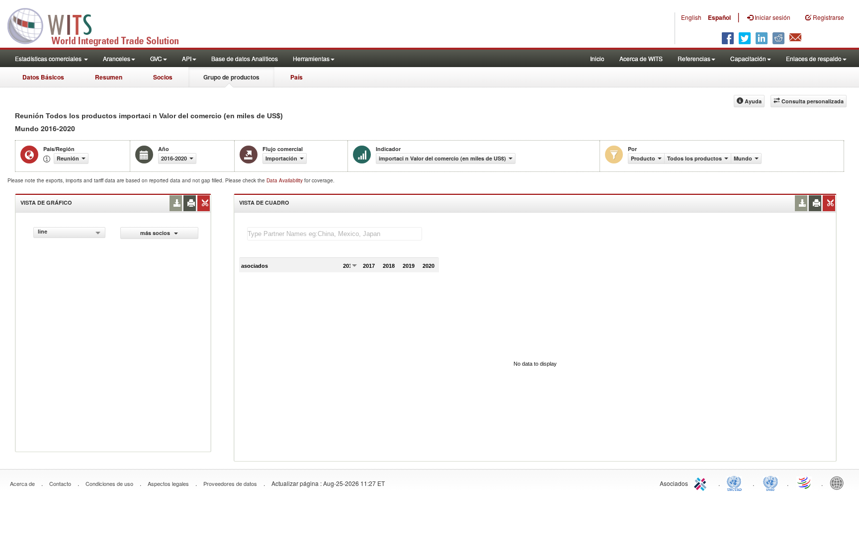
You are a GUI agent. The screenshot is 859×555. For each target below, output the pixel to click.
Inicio (597, 58)
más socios (156, 233)
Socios (162, 77)
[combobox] (69, 232)
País (296, 77)
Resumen (108, 77)
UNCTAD (736, 482)
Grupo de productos (231, 77)
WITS (99, 25)
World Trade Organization (805, 482)
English (691, 17)
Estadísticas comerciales (49, 58)
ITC (702, 482)
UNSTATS (770, 482)
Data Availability (285, 180)
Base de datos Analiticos (244, 58)
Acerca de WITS (641, 58)
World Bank (839, 482)
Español (719, 17)
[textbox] (334, 233)
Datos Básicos (43, 77)
